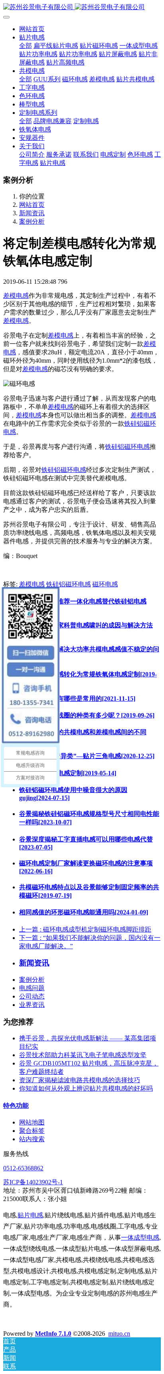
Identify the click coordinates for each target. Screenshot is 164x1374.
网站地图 (32, 1122)
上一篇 (85, 929)
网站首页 (32, 29)
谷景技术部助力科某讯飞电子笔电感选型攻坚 (82, 1055)
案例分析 (32, 221)
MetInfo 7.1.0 (53, 1333)
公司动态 (32, 996)
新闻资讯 (32, 213)
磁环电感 (105, 584)
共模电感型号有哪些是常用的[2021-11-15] (77, 698)
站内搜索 (32, 1139)
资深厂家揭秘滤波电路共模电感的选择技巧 (79, 1080)
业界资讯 (32, 1004)
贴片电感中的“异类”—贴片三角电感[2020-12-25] (86, 756)
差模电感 (16, 295)
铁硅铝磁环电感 (127, 446)
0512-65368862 (23, 1168)
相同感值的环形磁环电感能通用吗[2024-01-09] (83, 912)
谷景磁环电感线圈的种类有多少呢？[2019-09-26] (86, 715)
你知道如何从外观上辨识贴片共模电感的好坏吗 (86, 1088)
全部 (25, 45)
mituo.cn (119, 1333)
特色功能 (16, 1105)
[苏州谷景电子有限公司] (82, 7)
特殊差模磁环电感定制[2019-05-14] (67, 773)
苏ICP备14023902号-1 (33, 1182)
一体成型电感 (140, 1237)
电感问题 (32, 988)
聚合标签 (32, 1130)
